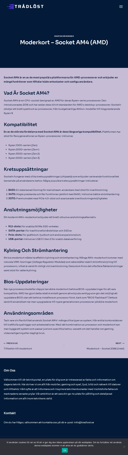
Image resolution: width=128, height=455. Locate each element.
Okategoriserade (64, 36)
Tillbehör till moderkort (18, 346)
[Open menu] (121, 6)
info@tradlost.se (84, 422)
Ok (64, 450)
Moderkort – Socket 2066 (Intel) (105, 346)
